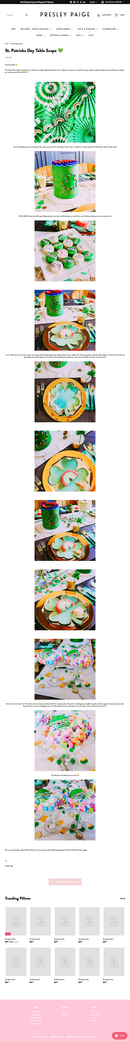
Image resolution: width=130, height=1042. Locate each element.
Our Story (65, 1012)
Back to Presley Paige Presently (66, 881)
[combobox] (17, 15)
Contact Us (94, 1012)
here (85, 850)
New (13, 29)
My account (65, 1015)
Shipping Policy (35, 1015)
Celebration (110, 29)
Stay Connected (94, 1015)
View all (122, 898)
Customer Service (36, 1024)
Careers (94, 1018)
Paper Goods (63, 29)
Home (40, 35)
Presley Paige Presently (17, 44)
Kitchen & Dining (59, 35)
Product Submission (36, 1021)
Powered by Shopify (88, 1037)
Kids (79, 35)
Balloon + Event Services (35, 29)
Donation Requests (35, 1018)
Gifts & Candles (87, 29)
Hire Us (94, 1021)
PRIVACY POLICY (56, 1037)
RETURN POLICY (72, 1037)
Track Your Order (36, 1012)
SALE (91, 35)
